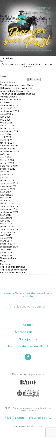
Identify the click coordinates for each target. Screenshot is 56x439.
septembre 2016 (9, 246)
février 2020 (7, 203)
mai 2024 (5, 134)
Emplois (19, 417)
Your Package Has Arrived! (15, 91)
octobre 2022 (7, 168)
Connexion (6, 264)
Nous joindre (28, 339)
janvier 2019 (7, 226)
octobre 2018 (7, 232)
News (8, 417)
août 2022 (5, 171)
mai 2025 (5, 119)
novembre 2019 (9, 209)
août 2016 (5, 249)
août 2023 (5, 154)
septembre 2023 (9, 151)
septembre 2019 (9, 212)
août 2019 (5, 214)
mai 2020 (5, 197)
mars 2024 (6, 139)
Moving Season (8, 96)
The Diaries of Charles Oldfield (17, 93)
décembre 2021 (9, 183)
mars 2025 (6, 122)
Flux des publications (12, 266)
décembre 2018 (9, 229)
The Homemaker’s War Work (16, 85)
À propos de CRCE (28, 332)
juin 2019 (5, 220)
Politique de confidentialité (28, 346)
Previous (6, 58)
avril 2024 (5, 137)
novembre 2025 (9, 105)
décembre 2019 (9, 206)
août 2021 (5, 191)
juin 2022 (5, 177)
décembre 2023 (9, 145)
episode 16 (6, 21)
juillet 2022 (6, 174)
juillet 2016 (6, 252)
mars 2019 (6, 223)
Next (4, 61)
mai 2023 (5, 157)
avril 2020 (5, 200)
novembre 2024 (9, 131)
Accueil (28, 325)
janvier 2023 (7, 163)
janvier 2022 (7, 180)
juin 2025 (5, 116)
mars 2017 (6, 240)
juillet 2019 (6, 217)
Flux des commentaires (13, 269)
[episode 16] (28, 55)
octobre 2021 (7, 189)
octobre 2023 (7, 148)
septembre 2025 (9, 111)
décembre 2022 (9, 165)
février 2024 (7, 142)
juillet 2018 (6, 238)
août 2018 (5, 235)
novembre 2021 (9, 186)
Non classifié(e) (8, 258)
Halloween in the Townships (16, 88)
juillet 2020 (6, 194)
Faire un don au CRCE (39, 417)
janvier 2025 (7, 128)
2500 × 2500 (40, 18)
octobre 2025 (7, 108)
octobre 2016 (7, 243)
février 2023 (7, 160)
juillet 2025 (6, 113)
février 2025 (7, 125)
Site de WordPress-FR (12, 272)
